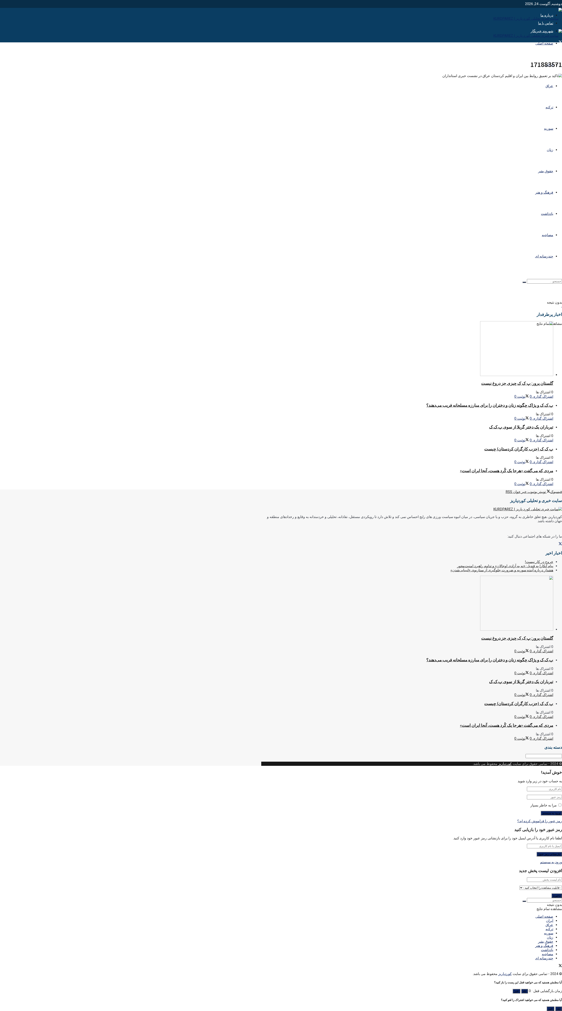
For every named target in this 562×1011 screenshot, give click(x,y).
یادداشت (547, 214)
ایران (549, 921)
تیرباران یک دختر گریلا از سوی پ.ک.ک (521, 427)
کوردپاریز (505, 764)
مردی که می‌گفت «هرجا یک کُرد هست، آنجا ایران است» (506, 470)
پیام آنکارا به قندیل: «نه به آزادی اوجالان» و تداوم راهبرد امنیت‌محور (505, 566)
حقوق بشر (545, 171)
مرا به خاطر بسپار (543, 805)
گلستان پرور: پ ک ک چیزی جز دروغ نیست (517, 383)
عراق (549, 86)
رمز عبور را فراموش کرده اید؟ (539, 821)
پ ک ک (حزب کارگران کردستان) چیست (518, 449)
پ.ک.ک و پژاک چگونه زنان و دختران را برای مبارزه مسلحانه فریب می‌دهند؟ (489, 405)
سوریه (548, 128)
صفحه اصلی (544, 43)
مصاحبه (547, 235)
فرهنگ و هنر (544, 192)
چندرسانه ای (544, 256)
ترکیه (549, 107)
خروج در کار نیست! (539, 562)
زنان (550, 150)
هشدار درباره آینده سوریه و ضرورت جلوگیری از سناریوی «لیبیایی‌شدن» (501, 570)
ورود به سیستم (551, 862)
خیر (516, 991)
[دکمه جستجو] (524, 282)
